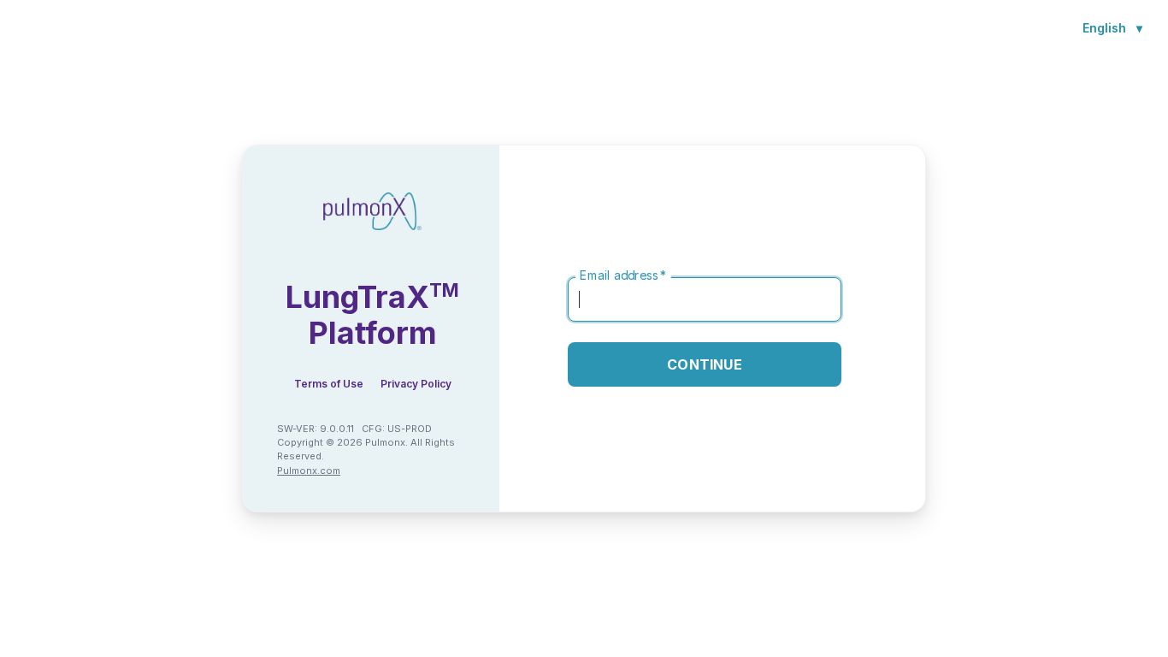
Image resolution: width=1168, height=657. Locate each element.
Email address (623, 275)
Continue (704, 364)
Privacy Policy (415, 383)
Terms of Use (328, 383)
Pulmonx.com (308, 470)
